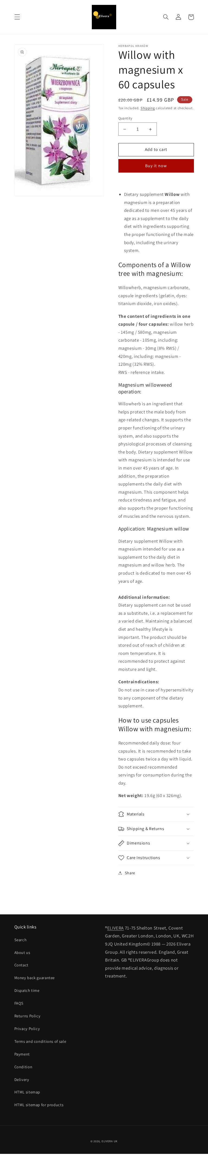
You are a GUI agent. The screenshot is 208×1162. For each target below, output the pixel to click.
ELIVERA (115, 928)
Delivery (21, 1079)
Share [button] (130, 872)
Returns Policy (27, 1015)
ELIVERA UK (110, 1141)
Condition (23, 1066)
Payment (22, 1054)
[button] (17, 17)
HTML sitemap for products (39, 1104)
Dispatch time (27, 990)
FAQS (19, 1003)
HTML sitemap (27, 1092)
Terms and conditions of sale (40, 1041)
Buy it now (156, 166)
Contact (21, 964)
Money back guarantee (34, 977)
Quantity (125, 118)
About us (22, 952)
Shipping (148, 108)
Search (20, 939)
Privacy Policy (27, 1028)
